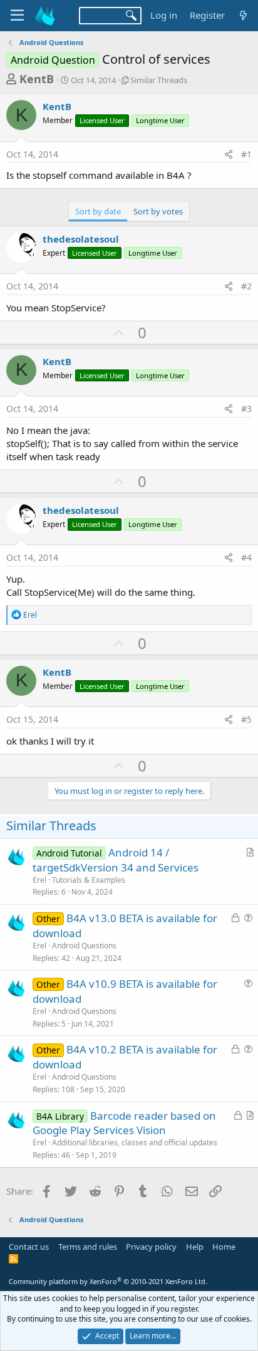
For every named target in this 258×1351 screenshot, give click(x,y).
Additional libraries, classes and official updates (134, 1142)
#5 (246, 719)
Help (195, 1246)
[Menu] (17, 15)
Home (223, 1246)
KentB (36, 78)
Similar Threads (158, 80)
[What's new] (243, 15)
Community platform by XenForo (108, 1281)
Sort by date (98, 211)
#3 (246, 408)
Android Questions (84, 945)
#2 (246, 286)
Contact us (29, 1246)
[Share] (228, 154)
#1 (246, 154)
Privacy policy (151, 1246)
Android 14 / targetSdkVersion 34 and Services (116, 860)
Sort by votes (158, 211)
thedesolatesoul (81, 239)
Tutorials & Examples (88, 880)
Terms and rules (87, 1246)
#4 (246, 557)
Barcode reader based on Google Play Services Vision (124, 1123)
